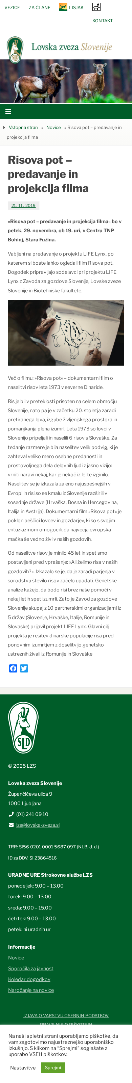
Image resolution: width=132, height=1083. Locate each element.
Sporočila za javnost (30, 969)
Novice (53, 127)
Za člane (39, 7)
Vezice (12, 7)
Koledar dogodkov (29, 979)
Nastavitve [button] (23, 1068)
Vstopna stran (23, 127)
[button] (46, 95)
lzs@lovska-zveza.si (38, 825)
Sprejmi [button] (53, 1067)
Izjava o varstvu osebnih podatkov (66, 1015)
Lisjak (76, 7)
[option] (66, 81)
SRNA (96, 6)
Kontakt (102, 20)
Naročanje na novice (31, 990)
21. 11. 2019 (24, 205)
